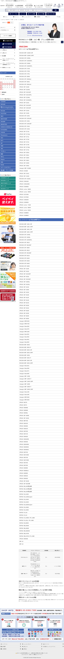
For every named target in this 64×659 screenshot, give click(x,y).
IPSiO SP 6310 (24, 308)
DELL (2, 156)
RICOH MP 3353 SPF (26, 363)
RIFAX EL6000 (24, 523)
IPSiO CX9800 (24, 215)
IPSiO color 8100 (25, 210)
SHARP (3, 121)
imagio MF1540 (24, 399)
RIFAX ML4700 (24, 533)
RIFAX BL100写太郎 (26, 486)
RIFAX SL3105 (24, 502)
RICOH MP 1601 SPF (26, 232)
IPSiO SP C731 (24, 150)
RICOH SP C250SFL (26, 60)
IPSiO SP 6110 (24, 297)
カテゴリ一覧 (51, 13)
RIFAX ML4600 (24, 528)
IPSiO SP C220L (25, 89)
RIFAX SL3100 (24, 499)
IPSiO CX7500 (24, 197)
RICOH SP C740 (25, 68)
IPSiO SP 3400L (25, 281)
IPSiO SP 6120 (24, 300)
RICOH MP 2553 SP (26, 350)
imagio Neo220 (24, 326)
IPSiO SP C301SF (25, 108)
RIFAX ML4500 (24, 525)
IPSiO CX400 (24, 170)
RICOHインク (5, 188)
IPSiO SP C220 (24, 87)
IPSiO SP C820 (24, 157)
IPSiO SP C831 (24, 165)
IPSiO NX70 (23, 402)
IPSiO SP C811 (24, 155)
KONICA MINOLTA (6, 127)
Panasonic (4, 135)
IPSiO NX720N (24, 454)
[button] (58, 16)
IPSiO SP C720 (24, 139)
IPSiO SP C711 (24, 136)
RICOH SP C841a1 (25, 84)
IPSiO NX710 (24, 434)
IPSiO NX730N (24, 460)
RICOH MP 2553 (25, 344)
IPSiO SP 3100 (24, 268)
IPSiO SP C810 (24, 152)
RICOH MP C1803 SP (26, 53)
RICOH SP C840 (25, 76)
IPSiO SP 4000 (24, 415)
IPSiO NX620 (24, 436)
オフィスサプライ (6, 167)
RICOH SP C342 (25, 129)
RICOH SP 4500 (25, 247)
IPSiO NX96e (24, 413)
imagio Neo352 (24, 336)
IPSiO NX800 (24, 473)
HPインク (3, 186)
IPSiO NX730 (24, 457)
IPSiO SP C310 (24, 110)
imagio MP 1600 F (25, 386)
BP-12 (21, 544)
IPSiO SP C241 (24, 102)
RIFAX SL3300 (24, 507)
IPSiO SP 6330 (24, 313)
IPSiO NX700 (24, 431)
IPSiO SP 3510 (24, 276)
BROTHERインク (6, 183)
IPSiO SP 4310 (24, 292)
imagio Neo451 (24, 339)
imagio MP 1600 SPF (26, 389)
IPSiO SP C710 (24, 131)
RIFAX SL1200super (26, 496)
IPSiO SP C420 (24, 176)
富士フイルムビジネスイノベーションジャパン (7, 107)
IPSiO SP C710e (25, 134)
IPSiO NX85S (24, 407)
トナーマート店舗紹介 (7, 35)
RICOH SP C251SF (26, 118)
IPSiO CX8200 (24, 199)
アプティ (3, 151)
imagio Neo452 (24, 342)
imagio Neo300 (24, 373)
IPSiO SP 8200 (24, 316)
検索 (55, 10)
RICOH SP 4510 (25, 250)
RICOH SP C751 (25, 73)
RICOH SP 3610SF (25, 245)
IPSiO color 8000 (25, 207)
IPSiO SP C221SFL (26, 94)
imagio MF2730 (24, 323)
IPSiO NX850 (24, 468)
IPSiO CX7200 (24, 194)
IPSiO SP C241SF (25, 105)
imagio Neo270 (24, 329)
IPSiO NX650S (24, 447)
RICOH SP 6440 (25, 263)
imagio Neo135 (24, 392)
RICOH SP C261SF (26, 123)
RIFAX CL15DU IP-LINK (27, 517)
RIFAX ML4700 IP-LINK (27, 536)
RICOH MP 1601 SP (26, 229)
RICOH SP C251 (25, 115)
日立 (2, 162)
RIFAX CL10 (23, 512)
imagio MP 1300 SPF (26, 381)
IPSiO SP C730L (25, 147)
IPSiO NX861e (24, 470)
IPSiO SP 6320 (24, 310)
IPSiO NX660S (24, 449)
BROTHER (4, 119)
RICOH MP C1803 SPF (27, 55)
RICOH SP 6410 (25, 255)
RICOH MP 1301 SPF (26, 226)
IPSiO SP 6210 (24, 302)
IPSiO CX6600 (24, 186)
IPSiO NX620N (24, 439)
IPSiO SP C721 (24, 142)
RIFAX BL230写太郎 (26, 491)
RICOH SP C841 (25, 81)
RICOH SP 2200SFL (26, 239)
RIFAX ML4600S (25, 531)
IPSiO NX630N (24, 444)
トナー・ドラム (14, 13)
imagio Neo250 (24, 368)
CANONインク (5, 177)
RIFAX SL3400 (24, 510)
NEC (2, 116)
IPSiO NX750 (24, 462)
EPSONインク (5, 180)
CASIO (3, 132)
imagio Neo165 (24, 394)
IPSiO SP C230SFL (26, 100)
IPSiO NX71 (23, 405)
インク (23, 13)
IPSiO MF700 (24, 420)
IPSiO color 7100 (25, 205)
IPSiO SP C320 (24, 113)
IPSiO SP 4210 (24, 287)
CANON (3, 101)
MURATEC (4, 124)
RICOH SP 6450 (25, 266)
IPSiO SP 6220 (24, 305)
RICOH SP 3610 (25, 242)
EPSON (3, 104)
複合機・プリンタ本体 (7, 170)
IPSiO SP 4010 (24, 418)
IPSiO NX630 (24, 441)
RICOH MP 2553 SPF (26, 352)
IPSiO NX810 (24, 475)
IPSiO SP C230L (25, 97)
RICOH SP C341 (25, 126)
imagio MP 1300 (25, 376)
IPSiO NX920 (24, 478)
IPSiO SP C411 (24, 173)
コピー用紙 (42, 13)
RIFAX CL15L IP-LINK (27, 520)
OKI (2, 137)
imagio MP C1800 (25, 168)
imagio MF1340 (24, 331)
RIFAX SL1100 (24, 494)
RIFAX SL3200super (26, 504)
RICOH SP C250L (25, 58)
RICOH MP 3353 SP (26, 360)
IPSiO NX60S (24, 538)
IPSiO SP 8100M (25, 483)
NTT (2, 140)
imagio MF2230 (24, 321)
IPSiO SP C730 (24, 144)
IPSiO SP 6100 (24, 295)
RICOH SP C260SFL (26, 66)
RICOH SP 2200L (25, 237)
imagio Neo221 (24, 365)
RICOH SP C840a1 (25, 79)
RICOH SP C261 (25, 121)
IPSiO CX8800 (24, 212)
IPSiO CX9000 (24, 202)
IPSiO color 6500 (25, 191)
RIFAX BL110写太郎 (26, 489)
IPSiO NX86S (24, 410)
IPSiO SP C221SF (25, 92)
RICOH (3, 110)
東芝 (2, 154)
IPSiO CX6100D (25, 184)
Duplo (3, 159)
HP (2, 143)
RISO (2, 164)
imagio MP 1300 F (25, 378)
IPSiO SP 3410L (25, 284)
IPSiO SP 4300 (24, 289)
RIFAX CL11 (23, 515)
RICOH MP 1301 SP (26, 224)
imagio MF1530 (24, 397)
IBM (2, 146)
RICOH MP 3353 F (25, 357)
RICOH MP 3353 (25, 355)
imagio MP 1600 (25, 384)
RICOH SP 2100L (25, 234)
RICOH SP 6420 (25, 258)
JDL (2, 148)
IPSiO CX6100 (24, 181)
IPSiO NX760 (24, 465)
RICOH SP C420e (25, 178)
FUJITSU (3, 113)
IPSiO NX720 (24, 452)
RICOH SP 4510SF (25, 253)
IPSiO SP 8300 (24, 318)
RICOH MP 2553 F (25, 347)
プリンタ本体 (32, 13)
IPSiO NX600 (24, 426)
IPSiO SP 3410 (24, 271)
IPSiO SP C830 (24, 163)
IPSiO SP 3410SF (25, 274)
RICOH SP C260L (25, 63)
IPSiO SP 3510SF (25, 279)
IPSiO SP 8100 (24, 481)
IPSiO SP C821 (24, 160)
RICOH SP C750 (25, 71)
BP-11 (21, 541)
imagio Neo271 (24, 371)
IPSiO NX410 (24, 423)
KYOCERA (4, 129)
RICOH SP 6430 (25, 260)
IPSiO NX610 (24, 428)
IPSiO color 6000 (25, 189)
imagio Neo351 (24, 334)
